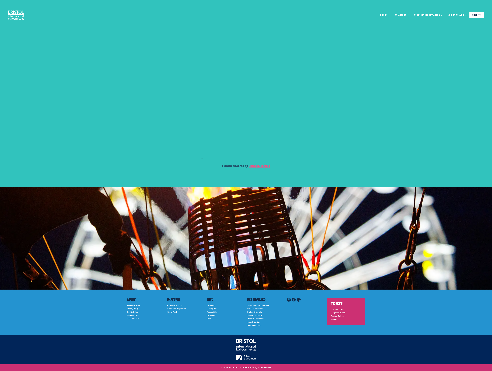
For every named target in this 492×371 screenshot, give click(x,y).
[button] (385, 15)
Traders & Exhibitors (255, 312)
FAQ (209, 319)
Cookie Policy (132, 312)
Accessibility (212, 312)
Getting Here (212, 309)
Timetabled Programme (176, 309)
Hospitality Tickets (338, 313)
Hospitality (211, 305)
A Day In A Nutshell (174, 305)
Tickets (334, 319)
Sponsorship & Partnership (258, 305)
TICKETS (476, 15)
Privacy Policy (132, 309)
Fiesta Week (172, 312)
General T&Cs (133, 319)
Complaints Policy (254, 325)
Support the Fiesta (254, 315)
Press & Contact (253, 322)
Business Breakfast (255, 309)
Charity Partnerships (255, 319)
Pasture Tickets (337, 316)
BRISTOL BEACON (259, 166)
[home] (16, 15)
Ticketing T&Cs (133, 315)
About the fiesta (133, 305)
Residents (211, 315)
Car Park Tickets (337, 309)
